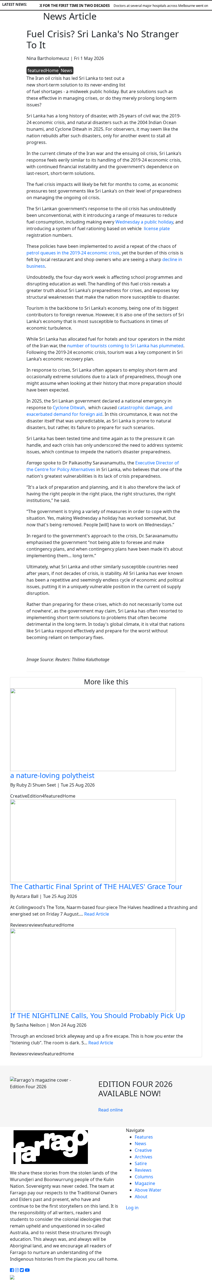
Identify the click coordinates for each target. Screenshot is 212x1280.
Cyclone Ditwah (69, 407)
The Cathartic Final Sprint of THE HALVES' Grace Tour (96, 886)
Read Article (96, 914)
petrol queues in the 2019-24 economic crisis (73, 253)
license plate (156, 228)
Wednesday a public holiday (144, 222)
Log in (132, 1208)
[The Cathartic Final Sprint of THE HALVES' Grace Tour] (93, 840)
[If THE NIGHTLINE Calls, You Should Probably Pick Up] (93, 969)
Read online (110, 1110)
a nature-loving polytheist (52, 775)
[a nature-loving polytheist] (93, 729)
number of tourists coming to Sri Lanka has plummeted (125, 346)
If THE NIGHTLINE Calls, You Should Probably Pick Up (97, 1015)
